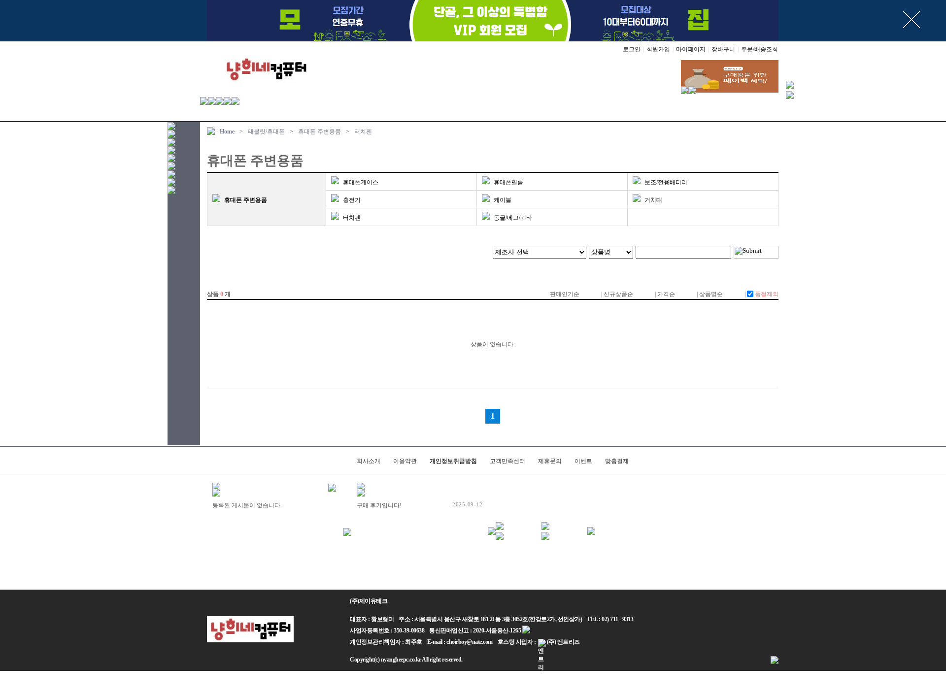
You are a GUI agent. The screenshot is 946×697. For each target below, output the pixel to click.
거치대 (653, 200)
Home (227, 131)
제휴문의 (550, 461)
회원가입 (658, 49)
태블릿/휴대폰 (266, 131)
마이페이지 (691, 49)
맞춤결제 (617, 461)
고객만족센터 (507, 461)
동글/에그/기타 (513, 217)
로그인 (632, 49)
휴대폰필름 (508, 182)
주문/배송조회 (759, 49)
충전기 (352, 200)
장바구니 (723, 49)
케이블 (502, 200)
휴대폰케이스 (360, 182)
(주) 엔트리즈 (563, 641)
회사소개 (368, 461)
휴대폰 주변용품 (319, 131)
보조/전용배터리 (665, 182)
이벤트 (583, 461)
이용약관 (405, 461)
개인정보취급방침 (453, 461)
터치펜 (363, 131)
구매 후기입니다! (379, 505)
